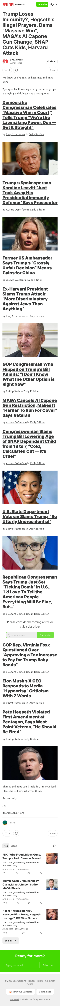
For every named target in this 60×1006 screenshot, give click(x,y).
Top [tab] (6, 846)
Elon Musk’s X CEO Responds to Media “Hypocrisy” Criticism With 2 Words (25, 688)
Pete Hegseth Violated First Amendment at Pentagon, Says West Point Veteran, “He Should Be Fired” (29, 721)
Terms (40, 980)
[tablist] (10, 846)
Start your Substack (21, 991)
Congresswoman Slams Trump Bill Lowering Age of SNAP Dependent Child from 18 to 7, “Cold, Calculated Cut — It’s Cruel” (29, 444)
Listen (53, 61)
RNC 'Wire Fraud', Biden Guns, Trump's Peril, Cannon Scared (21, 856)
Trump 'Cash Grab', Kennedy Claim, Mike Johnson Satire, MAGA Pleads (20, 884)
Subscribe (42, 4)
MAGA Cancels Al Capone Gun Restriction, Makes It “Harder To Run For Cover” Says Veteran (29, 408)
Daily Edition (36, 134)
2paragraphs (16, 60)
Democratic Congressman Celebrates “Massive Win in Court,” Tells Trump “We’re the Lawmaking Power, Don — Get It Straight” (29, 115)
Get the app (45, 991)
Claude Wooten (15, 280)
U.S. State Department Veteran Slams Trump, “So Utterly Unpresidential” (29, 516)
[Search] (54, 846)
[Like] (4, 873)
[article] (30, 864)
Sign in (53, 4)
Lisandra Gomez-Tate (18, 614)
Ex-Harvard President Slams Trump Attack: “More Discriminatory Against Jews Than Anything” (25, 298)
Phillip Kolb (13, 391)
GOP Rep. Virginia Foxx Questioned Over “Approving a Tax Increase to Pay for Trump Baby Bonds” (29, 654)
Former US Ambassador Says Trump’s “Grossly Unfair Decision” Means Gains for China (27, 265)
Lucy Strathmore (15, 134)
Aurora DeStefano (16, 210)
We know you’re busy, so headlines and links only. (21, 864)
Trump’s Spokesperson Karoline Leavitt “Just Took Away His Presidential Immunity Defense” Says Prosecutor (30, 192)
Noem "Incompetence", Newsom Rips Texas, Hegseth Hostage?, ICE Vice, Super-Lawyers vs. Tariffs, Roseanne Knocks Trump (21, 914)
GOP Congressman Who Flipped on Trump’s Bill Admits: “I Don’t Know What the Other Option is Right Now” (28, 374)
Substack (14, 999)
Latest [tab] (14, 846)
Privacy (31, 980)
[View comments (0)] (17, 873)
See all (8, 940)
